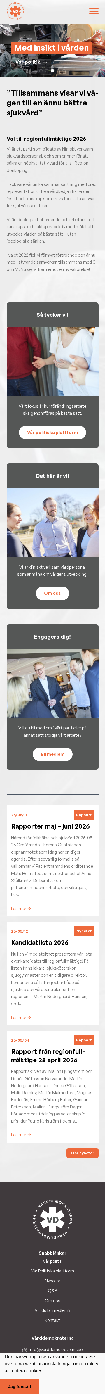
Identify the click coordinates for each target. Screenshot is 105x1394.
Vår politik (28, 62)
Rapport (84, 814)
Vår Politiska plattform (52, 1271)
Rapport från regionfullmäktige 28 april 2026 (48, 1055)
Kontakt (52, 1320)
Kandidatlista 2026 (40, 942)
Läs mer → (21, 908)
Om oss (52, 1300)
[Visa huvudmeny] (94, 11)
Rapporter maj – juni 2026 (50, 826)
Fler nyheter (82, 1153)
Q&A (52, 1290)
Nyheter (84, 930)
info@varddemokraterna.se (56, 1349)
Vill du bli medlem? (52, 1310)
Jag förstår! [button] (19, 1386)
